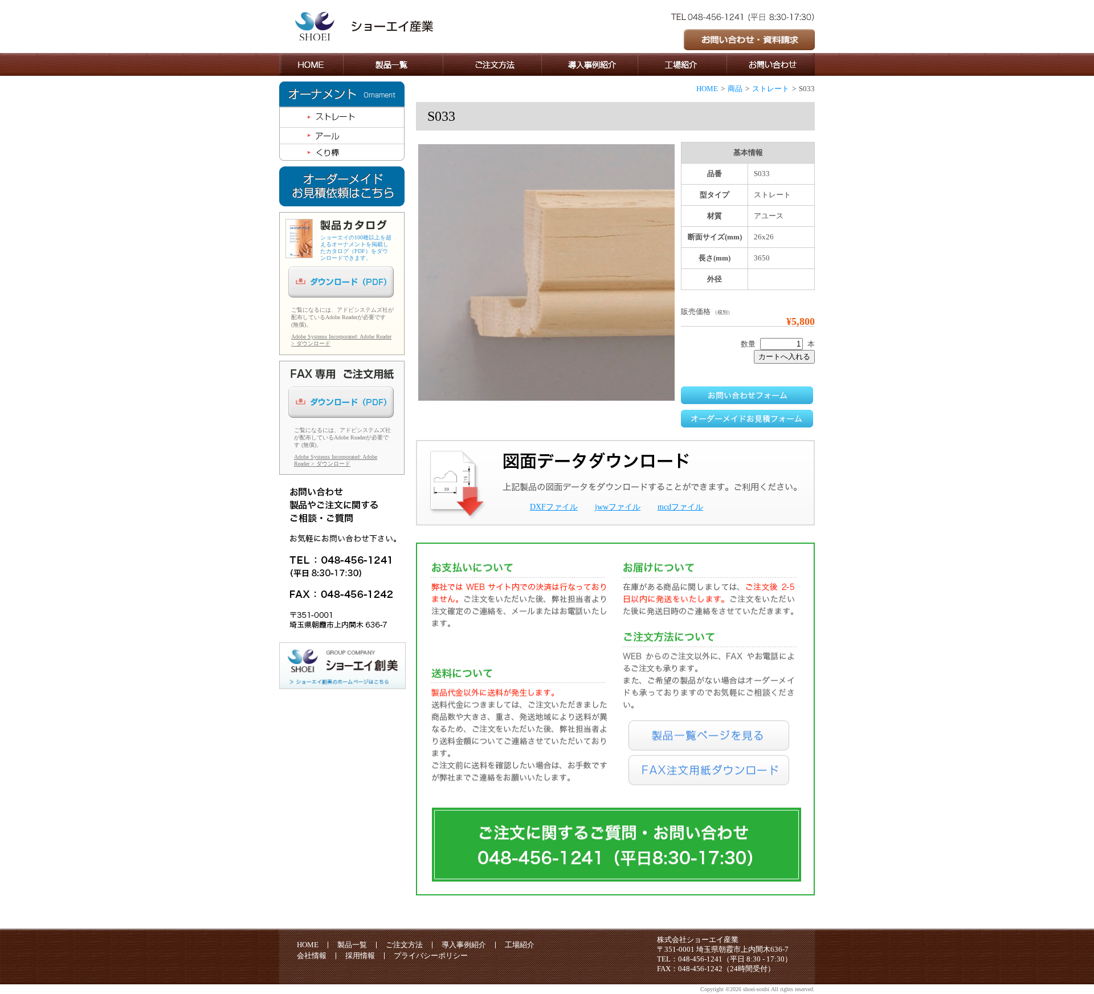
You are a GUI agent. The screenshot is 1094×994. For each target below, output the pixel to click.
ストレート (770, 88)
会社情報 (311, 955)
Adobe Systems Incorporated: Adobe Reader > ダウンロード (335, 460)
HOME (707, 88)
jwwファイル (617, 507)
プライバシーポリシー (431, 955)
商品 (735, 88)
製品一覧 (352, 944)
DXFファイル (554, 507)
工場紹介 (519, 944)
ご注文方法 (404, 944)
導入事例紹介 (464, 944)
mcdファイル (680, 507)
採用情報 (360, 955)
